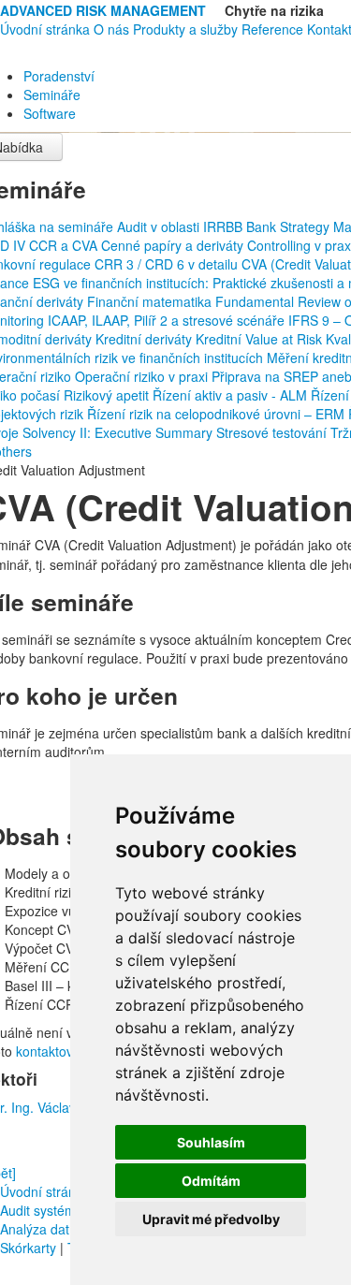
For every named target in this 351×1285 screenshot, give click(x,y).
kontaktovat (50, 1051)
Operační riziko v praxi (143, 376)
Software (49, 113)
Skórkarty (28, 1247)
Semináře (51, 94)
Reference (272, 29)
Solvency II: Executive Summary (119, 432)
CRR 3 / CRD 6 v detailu (168, 264)
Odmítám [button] (211, 1181)
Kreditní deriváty (145, 338)
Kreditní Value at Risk (261, 338)
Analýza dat (34, 1228)
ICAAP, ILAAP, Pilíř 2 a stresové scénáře (168, 320)
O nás (111, 29)
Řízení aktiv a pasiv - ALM (232, 395)
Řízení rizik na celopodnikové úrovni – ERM (217, 413)
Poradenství (59, 75)
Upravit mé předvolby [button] (211, 1219)
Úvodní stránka (45, 29)
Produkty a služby (185, 29)
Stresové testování (273, 432)
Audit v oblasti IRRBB (181, 226)
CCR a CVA (65, 245)
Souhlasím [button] (211, 1142)
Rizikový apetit (108, 395)
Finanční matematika (151, 301)
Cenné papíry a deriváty (174, 245)
